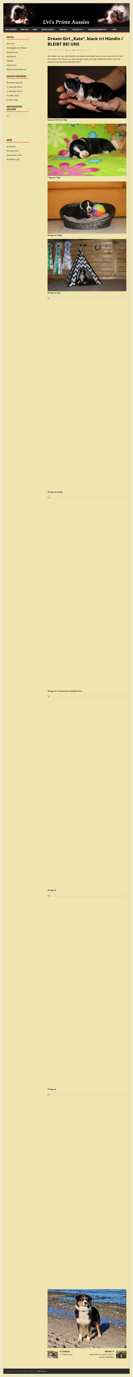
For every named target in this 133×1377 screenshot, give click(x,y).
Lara (69, 50)
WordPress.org (13, 159)
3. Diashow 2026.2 (14, 87)
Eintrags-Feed (13, 151)
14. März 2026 (13, 95)
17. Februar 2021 (57, 50)
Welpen (63, 29)
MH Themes (42, 1371)
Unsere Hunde (47, 29)
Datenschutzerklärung (16, 69)
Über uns (25, 29)
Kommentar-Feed (14, 155)
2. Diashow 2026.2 (14, 91)
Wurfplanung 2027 (15, 82)
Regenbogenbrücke (97, 29)
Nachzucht (77, 29)
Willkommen (11, 29)
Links (114, 29)
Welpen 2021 (80, 50)
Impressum (11, 65)
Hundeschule (12, 52)
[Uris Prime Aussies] (66, 25)
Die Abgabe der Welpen (17, 48)
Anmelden (11, 146)
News (35, 29)
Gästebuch (11, 56)
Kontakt (10, 61)
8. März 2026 (12, 100)
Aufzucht (10, 43)
